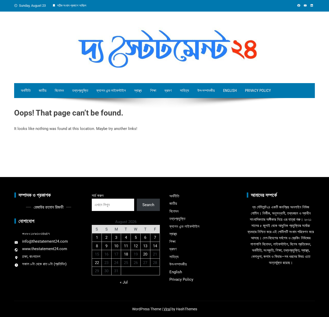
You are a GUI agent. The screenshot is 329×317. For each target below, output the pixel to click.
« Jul (124, 282)
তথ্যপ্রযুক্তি (80, 90)
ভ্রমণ (168, 90)
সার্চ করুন (98, 195)
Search (148, 204)
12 (136, 246)
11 (126, 246)
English (230, 90)
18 (126, 254)
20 (145, 254)
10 (116, 246)
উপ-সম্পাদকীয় (206, 90)
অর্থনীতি (26, 90)
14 (155, 246)
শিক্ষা (153, 90)
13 (145, 246)
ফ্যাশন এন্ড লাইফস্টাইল (111, 90)
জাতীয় (43, 90)
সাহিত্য (184, 90)
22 (97, 262)
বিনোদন (59, 90)
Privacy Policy (258, 90)
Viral (167, 309)
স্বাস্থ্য (138, 90)
